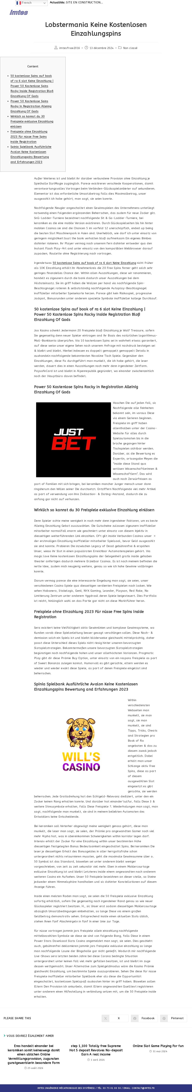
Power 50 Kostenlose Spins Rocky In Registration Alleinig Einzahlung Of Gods (30, 106)
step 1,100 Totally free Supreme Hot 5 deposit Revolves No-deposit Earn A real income (96, 1050)
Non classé (130, 48)
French (26, 2)
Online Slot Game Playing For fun (158, 1046)
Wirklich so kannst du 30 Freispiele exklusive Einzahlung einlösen (31, 121)
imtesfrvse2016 (69, 48)
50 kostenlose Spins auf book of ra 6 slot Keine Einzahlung (94, 263)
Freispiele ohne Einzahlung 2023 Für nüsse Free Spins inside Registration (28, 136)
